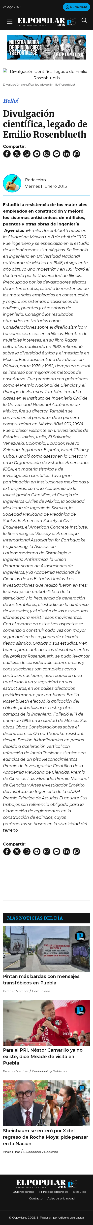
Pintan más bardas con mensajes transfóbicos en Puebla (41, 980)
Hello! (10, 101)
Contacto (35, 1198)
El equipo (79, 1192)
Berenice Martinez (16, 991)
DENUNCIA (78, 7)
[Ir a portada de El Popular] (47, 22)
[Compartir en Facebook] (7, 154)
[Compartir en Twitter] (17, 154)
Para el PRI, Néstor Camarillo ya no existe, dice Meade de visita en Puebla (43, 1056)
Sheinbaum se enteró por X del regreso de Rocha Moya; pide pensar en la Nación (45, 1137)
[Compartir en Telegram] (37, 154)
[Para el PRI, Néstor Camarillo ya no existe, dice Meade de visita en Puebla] (46, 1023)
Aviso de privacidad (61, 1198)
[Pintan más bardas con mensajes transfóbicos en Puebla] (46, 949)
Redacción (35, 180)
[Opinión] (46, 46)
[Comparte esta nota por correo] (47, 154)
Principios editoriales (53, 1192)
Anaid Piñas (11, 1152)
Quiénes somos (23, 1192)
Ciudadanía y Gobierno (49, 1071)
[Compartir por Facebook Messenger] (57, 154)
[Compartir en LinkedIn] (66, 154)
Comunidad (41, 991)
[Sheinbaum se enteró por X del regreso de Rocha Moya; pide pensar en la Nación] (46, 1103)
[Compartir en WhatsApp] (27, 154)
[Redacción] (12, 183)
